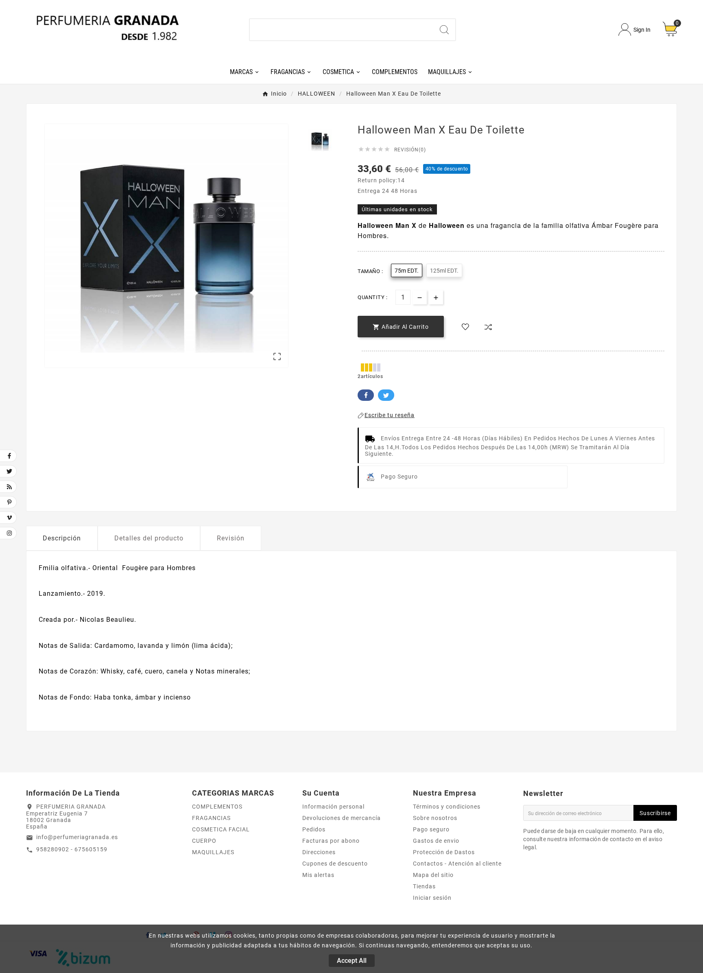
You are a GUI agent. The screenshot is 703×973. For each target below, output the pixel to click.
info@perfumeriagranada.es (77, 837)
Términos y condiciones (446, 806)
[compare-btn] (488, 327)
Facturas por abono (331, 840)
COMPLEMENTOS (217, 806)
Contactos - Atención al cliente (457, 863)
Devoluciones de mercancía (341, 818)
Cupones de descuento (335, 863)
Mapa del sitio (433, 875)
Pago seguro (431, 829)
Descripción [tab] (62, 538)
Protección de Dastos (444, 852)
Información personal (333, 806)
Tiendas (424, 886)
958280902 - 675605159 (71, 849)
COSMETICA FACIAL (221, 829)
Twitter (386, 395)
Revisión (231, 538)
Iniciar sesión (432, 897)
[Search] (444, 29)
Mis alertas (318, 875)
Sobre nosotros (435, 818)
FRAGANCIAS (211, 818)
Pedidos (313, 829)
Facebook (366, 395)
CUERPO (204, 840)
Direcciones (319, 852)
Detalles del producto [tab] (148, 538)
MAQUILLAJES (213, 852)
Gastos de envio (436, 840)
